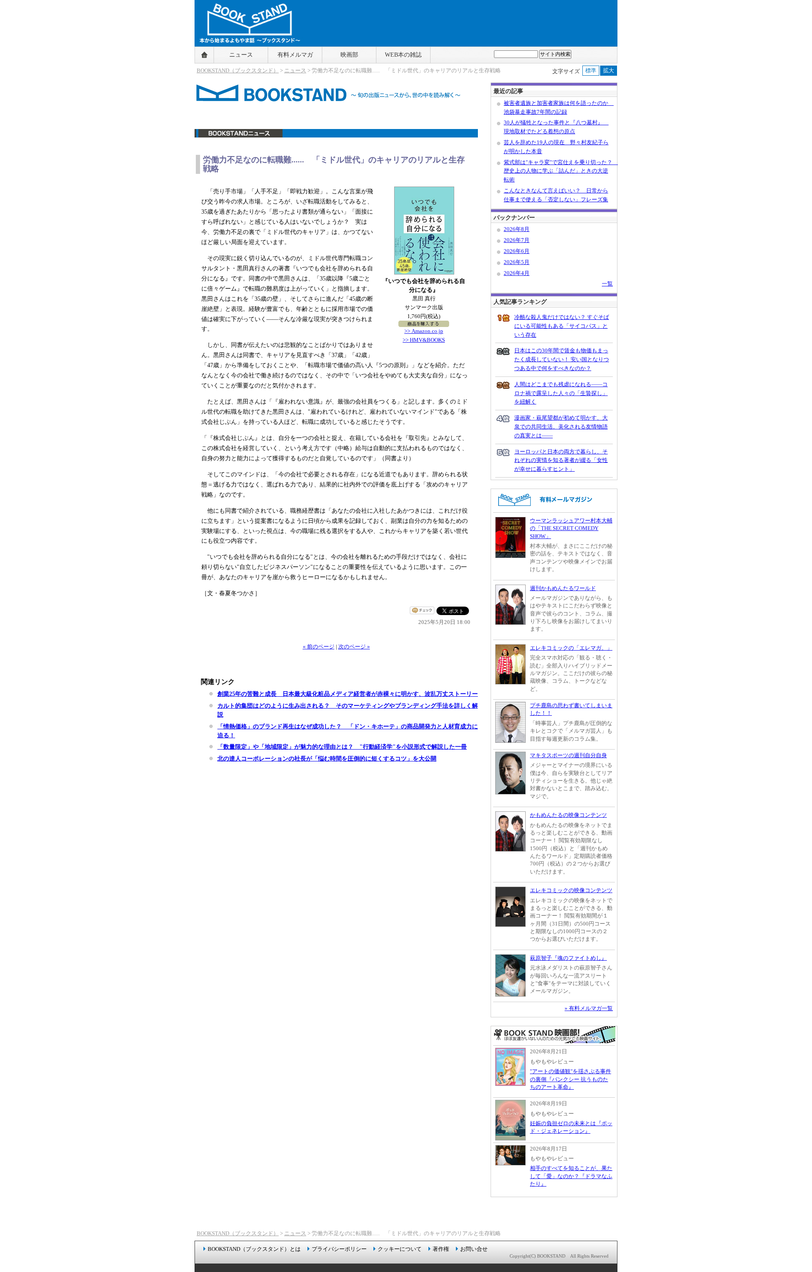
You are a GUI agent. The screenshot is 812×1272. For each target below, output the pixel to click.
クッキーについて (400, 1249)
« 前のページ (319, 646)
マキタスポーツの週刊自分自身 (568, 755)
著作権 (441, 1249)
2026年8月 (516, 229)
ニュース (241, 55)
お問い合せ (474, 1249)
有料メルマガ (295, 55)
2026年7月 (516, 240)
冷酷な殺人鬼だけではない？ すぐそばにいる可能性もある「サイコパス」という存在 (561, 326)
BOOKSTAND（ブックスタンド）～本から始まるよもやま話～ (246, 55)
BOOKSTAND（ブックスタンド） (238, 70)
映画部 (349, 55)
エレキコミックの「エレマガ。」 (571, 648)
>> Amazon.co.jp (423, 331)
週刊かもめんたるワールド (563, 588)
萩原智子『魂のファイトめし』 (568, 958)
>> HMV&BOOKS (424, 340)
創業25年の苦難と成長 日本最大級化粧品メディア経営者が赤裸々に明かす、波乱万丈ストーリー (347, 693)
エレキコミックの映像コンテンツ (571, 890)
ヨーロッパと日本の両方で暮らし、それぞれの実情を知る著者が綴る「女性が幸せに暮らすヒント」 (561, 460)
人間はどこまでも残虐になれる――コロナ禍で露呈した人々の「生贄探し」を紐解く (561, 393)
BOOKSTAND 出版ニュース (336, 137)
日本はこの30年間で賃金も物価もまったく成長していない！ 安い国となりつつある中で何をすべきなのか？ (561, 359)
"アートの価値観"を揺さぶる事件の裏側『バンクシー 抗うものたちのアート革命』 (570, 1079)
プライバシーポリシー (339, 1249)
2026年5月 (516, 262)
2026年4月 (516, 273)
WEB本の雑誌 (403, 55)
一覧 (607, 283)
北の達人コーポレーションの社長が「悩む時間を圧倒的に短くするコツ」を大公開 (326, 758)
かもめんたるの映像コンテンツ (568, 815)
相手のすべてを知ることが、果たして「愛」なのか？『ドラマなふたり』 (571, 1176)
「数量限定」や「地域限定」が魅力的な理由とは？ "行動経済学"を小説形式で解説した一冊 (342, 746)
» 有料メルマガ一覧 (589, 1008)
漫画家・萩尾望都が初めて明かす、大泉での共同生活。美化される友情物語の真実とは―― (561, 427)
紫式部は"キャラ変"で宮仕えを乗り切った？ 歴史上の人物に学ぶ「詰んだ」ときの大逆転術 (561, 171)
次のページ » (354, 646)
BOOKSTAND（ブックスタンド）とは (254, 1249)
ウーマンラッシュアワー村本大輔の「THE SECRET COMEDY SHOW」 (571, 528)
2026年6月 (516, 251)
